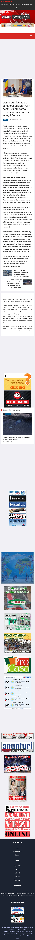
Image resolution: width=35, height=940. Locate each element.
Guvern (24, 895)
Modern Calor (7, 895)
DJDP (21, 895)
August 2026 (17, 866)
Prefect (21, 893)
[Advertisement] (17, 57)
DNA (24, 891)
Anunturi (10, 891)
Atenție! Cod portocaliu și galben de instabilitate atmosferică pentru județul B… (16, 438)
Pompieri (28, 895)
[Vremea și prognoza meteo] (27, 677)
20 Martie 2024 (17, 119)
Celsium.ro (22, 708)
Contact (17, 855)
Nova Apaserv (26, 893)
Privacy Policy (17, 851)
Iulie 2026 (17, 869)
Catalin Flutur (17, 898)
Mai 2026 (17, 876)
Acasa (17, 848)
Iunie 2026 (18, 873)
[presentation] (29, 410)
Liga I (27, 891)
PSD (22, 891)
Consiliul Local (15, 891)
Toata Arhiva (17, 880)
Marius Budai (14, 895)
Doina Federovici (10, 893)
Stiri (6, 893)
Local (5, 119)
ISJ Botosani (17, 893)
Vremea (6, 677)
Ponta (20, 891)
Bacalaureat (5, 891)
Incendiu (32, 895)
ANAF (18, 895)
